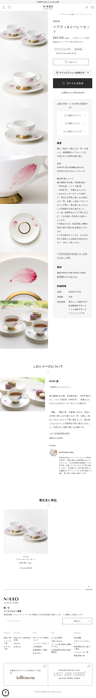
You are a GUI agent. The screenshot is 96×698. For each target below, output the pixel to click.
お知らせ (17, 647)
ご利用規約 (37, 647)
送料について (74, 123)
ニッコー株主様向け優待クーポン (61, 645)
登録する (77, 621)
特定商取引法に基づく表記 (82, 648)
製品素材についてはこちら (67, 277)
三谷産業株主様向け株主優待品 (61, 651)
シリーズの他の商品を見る (59, 433)
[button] (3, 7)
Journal (17, 643)
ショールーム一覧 (81, 652)
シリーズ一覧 (7, 642)
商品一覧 (7, 638)
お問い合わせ (56, 641)
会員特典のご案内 (40, 650)
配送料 (55, 42)
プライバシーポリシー (82, 642)
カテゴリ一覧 (7, 648)
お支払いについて (74, 131)
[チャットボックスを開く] (5, 692)
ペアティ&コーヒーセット (26, 559)
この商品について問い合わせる (72, 92)
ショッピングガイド (41, 643)
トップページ (63, 14)
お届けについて (74, 115)
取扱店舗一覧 (79, 656)
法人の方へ (37, 653)
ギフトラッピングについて (66, 53)
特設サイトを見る (56, 438)
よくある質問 (56, 638)
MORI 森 (56, 21)
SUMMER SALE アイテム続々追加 (48, 2)
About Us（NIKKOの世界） (22, 639)
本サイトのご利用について (41, 639)
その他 (71, 14)
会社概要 (77, 638)
